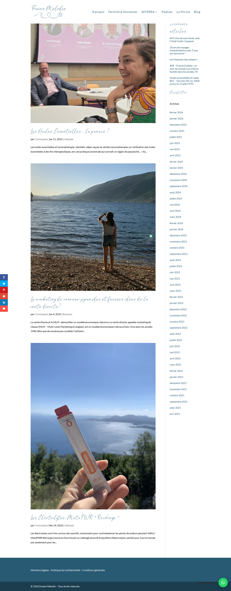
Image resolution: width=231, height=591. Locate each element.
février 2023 (176, 296)
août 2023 (175, 259)
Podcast (167, 12)
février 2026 (176, 112)
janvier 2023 (176, 302)
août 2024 (175, 192)
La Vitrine (183, 12)
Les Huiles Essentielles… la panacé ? (70, 131)
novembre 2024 (178, 179)
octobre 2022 (177, 321)
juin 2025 (175, 143)
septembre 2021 (178, 401)
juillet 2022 (176, 339)
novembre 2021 (178, 389)
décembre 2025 (178, 124)
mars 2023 (175, 290)
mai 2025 (175, 149)
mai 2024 (175, 204)
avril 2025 (175, 155)
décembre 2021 (178, 382)
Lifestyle (68, 139)
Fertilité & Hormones (123, 12)
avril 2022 (175, 358)
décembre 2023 (178, 235)
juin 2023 (175, 272)
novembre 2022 (178, 315)
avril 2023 (175, 284)
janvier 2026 (176, 118)
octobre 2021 (177, 395)
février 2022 (176, 370)
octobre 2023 (177, 247)
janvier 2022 (176, 376)
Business (67, 314)
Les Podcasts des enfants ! (184, 59)
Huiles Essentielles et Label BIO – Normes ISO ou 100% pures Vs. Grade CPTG (185, 80)
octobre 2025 (177, 130)
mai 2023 (175, 278)
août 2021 (175, 407)
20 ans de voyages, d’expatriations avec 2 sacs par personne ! (184, 50)
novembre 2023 (178, 241)
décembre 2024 (178, 173)
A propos (98, 12)
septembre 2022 (178, 327)
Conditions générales (93, 570)
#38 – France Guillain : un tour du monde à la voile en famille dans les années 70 (184, 68)
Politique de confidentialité (65, 570)
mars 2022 (175, 364)
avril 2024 (175, 210)
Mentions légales (40, 570)
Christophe (41, 139)
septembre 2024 (178, 186)
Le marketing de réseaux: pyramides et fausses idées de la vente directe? (89, 302)
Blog (197, 12)
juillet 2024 (176, 198)
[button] (223, 582)
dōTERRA (148, 12)
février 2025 (176, 161)
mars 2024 (175, 216)
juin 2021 (175, 413)
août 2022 (175, 333)
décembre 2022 (178, 309)
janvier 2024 (176, 229)
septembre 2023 (178, 253)
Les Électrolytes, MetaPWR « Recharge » (75, 518)
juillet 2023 (176, 266)
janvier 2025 (176, 167)
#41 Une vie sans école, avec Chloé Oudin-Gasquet (185, 40)
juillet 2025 (176, 136)
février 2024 (176, 223)
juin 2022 (175, 346)
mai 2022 (175, 352)
